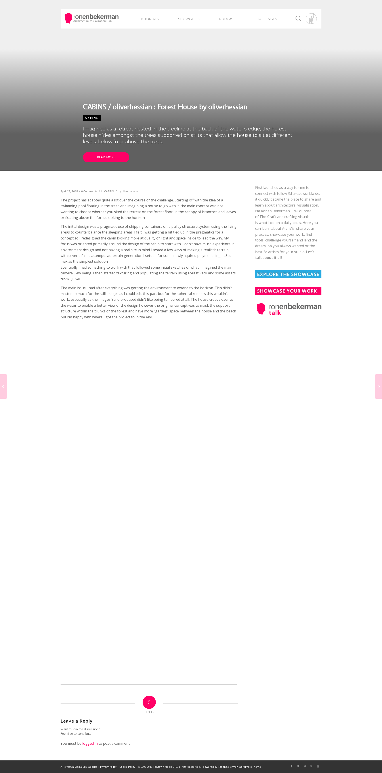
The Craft (268, 216)
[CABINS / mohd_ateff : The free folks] (378, 386)
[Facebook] (291, 766)
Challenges (265, 19)
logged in (90, 743)
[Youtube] (318, 766)
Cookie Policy (127, 766)
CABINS (91, 118)
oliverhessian (130, 191)
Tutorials (149, 19)
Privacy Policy (108, 766)
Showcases (189, 19)
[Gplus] (311, 766)
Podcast (227, 19)
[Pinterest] (305, 766)
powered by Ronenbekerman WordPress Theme (232, 766)
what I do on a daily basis (280, 222)
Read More (106, 157)
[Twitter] (298, 766)
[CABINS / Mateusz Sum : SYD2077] (3, 386)
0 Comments (89, 191)
